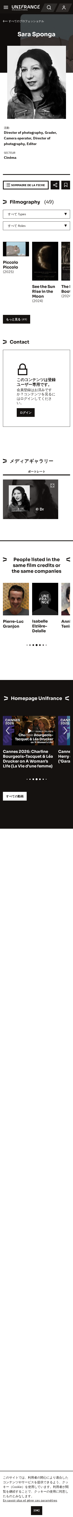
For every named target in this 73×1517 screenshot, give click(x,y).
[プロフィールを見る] (64, 7)
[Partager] (55, 185)
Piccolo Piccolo (10, 265)
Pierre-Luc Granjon (13, 624)
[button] (52, 485)
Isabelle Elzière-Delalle (40, 626)
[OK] (37, 1510)
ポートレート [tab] (36, 471)
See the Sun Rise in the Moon (43, 291)
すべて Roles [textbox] (17, 226)
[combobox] (36, 214)
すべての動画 (15, 796)
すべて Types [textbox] (17, 214)
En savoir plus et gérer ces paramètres (30, 1500)
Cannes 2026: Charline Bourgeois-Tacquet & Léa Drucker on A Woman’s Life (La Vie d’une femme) (28, 759)
